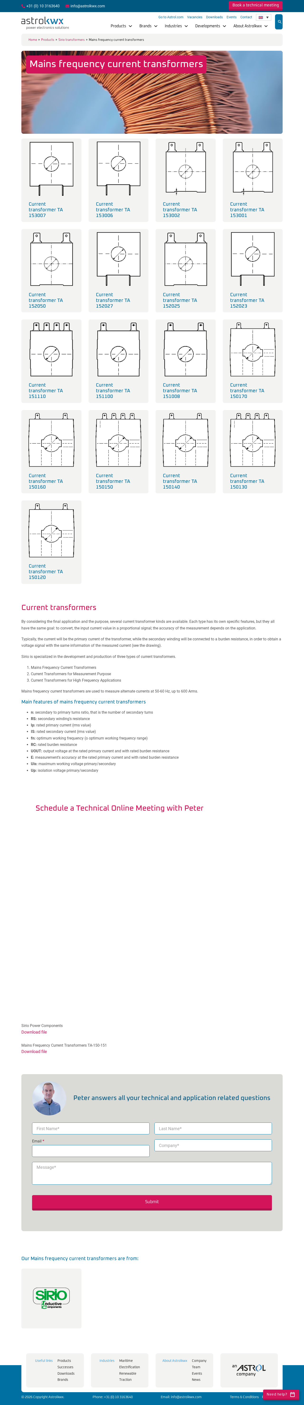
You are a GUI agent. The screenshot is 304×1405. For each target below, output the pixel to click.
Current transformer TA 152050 (46, 300)
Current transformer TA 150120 (46, 572)
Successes (65, 1367)
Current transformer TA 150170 (247, 391)
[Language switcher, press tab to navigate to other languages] (263, 17)
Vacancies (194, 17)
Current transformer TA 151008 (180, 391)
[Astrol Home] (249, 1370)
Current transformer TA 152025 (180, 300)
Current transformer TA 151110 (46, 391)
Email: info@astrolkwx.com (181, 1397)
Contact (246, 17)
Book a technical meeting (256, 5)
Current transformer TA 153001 (247, 210)
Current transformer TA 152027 (113, 300)
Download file (34, 1032)
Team (196, 1367)
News (196, 1380)
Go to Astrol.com (170, 17)
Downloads (214, 17)
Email (38, 1141)
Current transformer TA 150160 (46, 481)
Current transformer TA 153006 (113, 210)
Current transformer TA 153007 (46, 210)
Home (32, 40)
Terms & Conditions (244, 1397)
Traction (125, 1380)
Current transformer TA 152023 (247, 300)
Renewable (127, 1373)
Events (232, 17)
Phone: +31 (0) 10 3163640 (113, 1397)
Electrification (129, 1367)
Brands (145, 26)
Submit (152, 1202)
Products (118, 26)
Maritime (126, 1361)
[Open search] (280, 22)
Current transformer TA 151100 (113, 391)
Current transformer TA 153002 (180, 210)
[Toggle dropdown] (130, 26)
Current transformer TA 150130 (247, 481)
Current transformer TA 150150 (113, 481)
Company (199, 1361)
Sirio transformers (71, 40)
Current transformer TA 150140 (180, 481)
